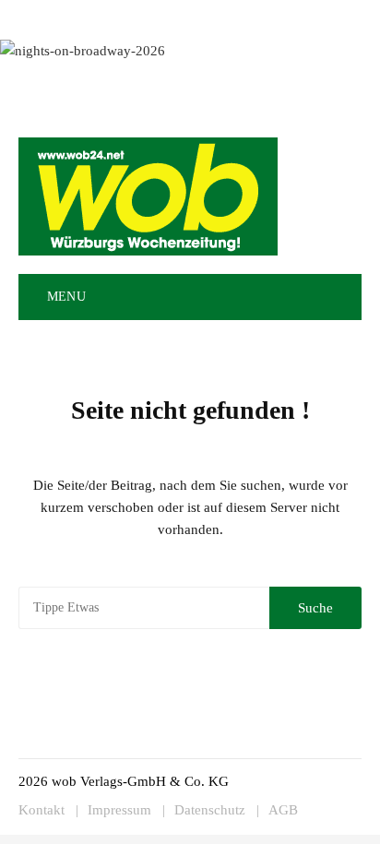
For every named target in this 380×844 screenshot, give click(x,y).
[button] (339, 297)
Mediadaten (48, 16)
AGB (283, 810)
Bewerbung (331, 16)
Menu (64, 296)
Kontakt (210, 16)
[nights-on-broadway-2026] (82, 49)
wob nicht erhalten (134, 16)
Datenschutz (209, 810)
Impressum (266, 16)
